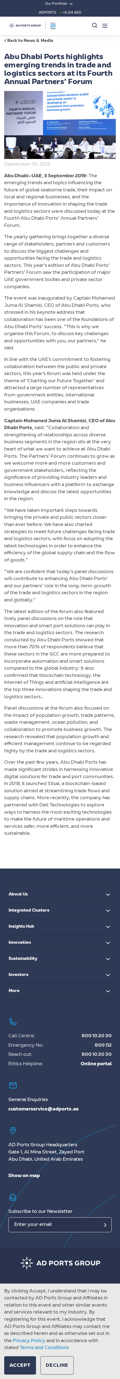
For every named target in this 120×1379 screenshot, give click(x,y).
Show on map (24, 1176)
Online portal (96, 1064)
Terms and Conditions (44, 1348)
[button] (20, 1365)
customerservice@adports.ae (43, 1109)
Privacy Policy (29, 1341)
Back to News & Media (30, 41)
